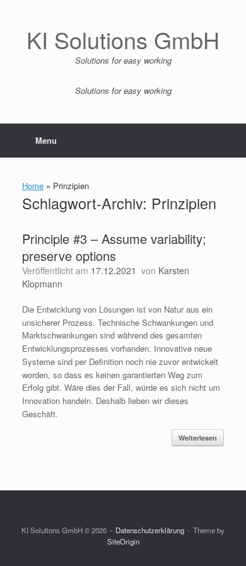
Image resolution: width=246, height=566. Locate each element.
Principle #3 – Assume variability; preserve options (114, 247)
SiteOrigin (123, 541)
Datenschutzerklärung (149, 530)
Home (33, 186)
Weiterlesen (198, 437)
